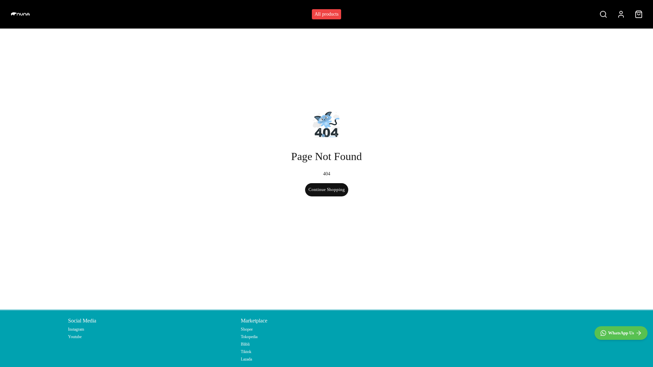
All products (326, 14)
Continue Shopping (326, 189)
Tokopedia (249, 336)
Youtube (75, 336)
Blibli (245, 344)
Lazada (246, 359)
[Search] (603, 14)
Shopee (247, 329)
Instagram (76, 329)
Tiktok (246, 351)
